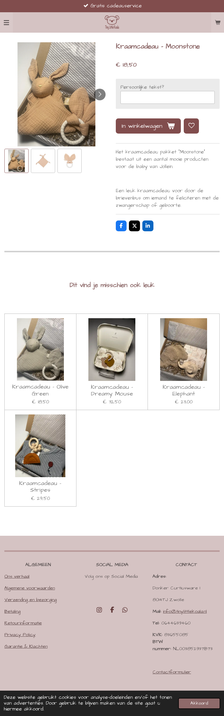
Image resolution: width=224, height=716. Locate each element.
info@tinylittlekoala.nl (185, 611)
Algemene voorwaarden (29, 588)
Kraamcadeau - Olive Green (40, 390)
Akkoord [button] (199, 703)
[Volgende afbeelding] (100, 94)
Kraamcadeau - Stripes (40, 487)
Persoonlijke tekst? (142, 87)
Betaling (12, 611)
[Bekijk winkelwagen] (217, 22)
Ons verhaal (16, 576)
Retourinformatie (23, 623)
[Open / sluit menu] (6, 22)
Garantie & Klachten (26, 646)
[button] (16, 161)
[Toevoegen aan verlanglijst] (191, 126)
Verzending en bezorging (30, 599)
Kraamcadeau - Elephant (184, 391)
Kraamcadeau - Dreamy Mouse (112, 391)
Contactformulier (172, 672)
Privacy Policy (20, 634)
